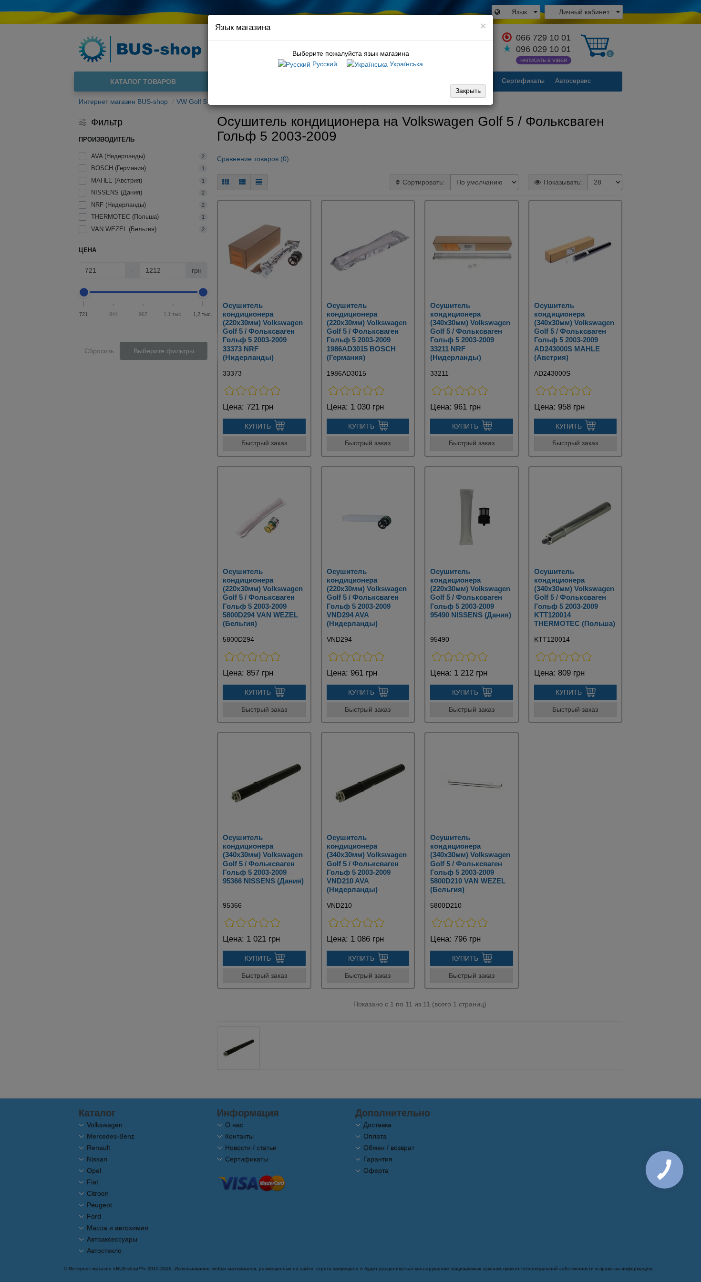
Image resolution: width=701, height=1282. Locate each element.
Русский (323, 64)
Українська (405, 64)
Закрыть (468, 90)
